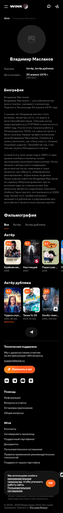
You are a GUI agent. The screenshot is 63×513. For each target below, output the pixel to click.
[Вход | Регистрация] (57, 6)
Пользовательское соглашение (19, 489)
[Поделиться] (32, 332)
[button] (6, 6)
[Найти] (49, 6)
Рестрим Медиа (38, 507)
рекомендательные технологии (19, 480)
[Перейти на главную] (28, 6)
